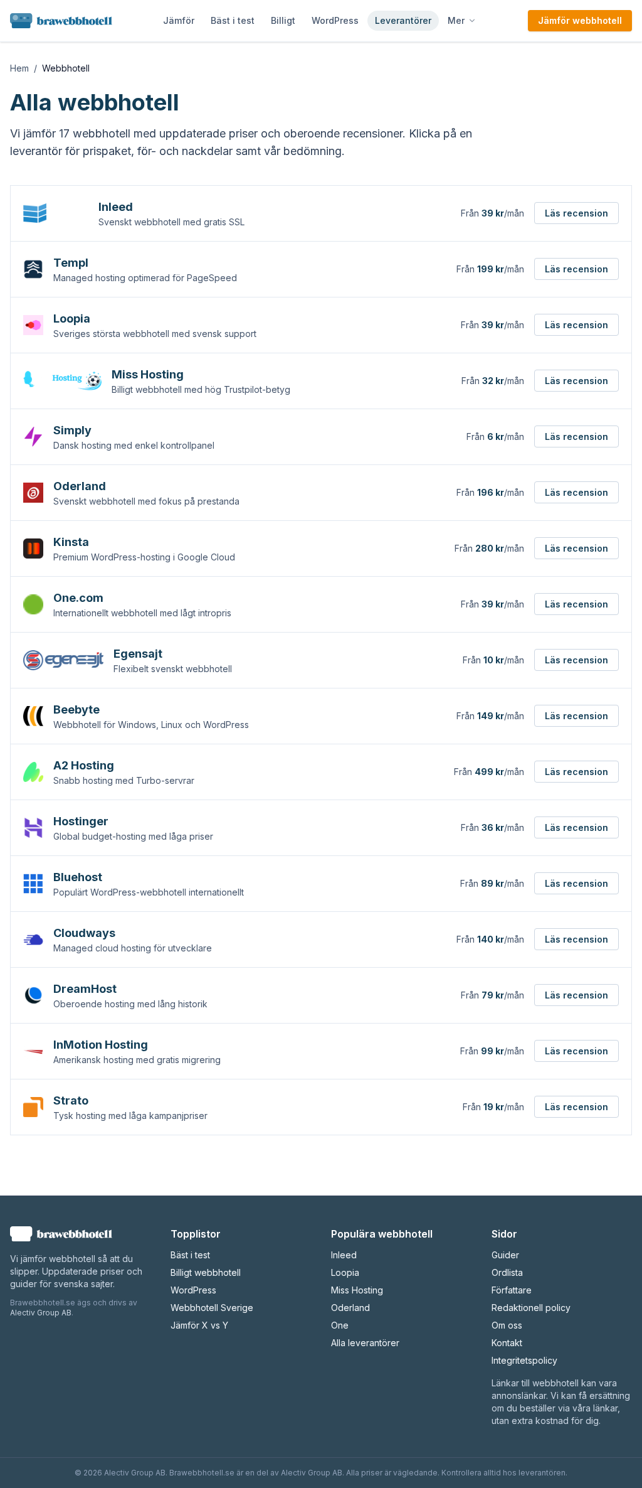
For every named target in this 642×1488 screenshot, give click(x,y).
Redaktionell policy (531, 1307)
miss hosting (357, 1290)
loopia (345, 1272)
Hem (19, 68)
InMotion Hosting (100, 1044)
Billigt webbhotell (206, 1272)
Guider (505, 1255)
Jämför (178, 20)
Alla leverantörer (365, 1342)
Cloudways (84, 932)
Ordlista (507, 1272)
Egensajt (137, 653)
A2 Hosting (83, 765)
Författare (512, 1290)
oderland (350, 1307)
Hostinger (80, 821)
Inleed (115, 206)
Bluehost (77, 877)
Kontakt (507, 1342)
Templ (70, 262)
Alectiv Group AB (40, 1312)
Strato (70, 1100)
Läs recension (576, 213)
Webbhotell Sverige (212, 1307)
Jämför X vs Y (199, 1325)
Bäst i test (233, 20)
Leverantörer (403, 20)
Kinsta (71, 542)
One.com (78, 597)
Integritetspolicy (524, 1360)
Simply (72, 430)
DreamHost (85, 988)
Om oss (507, 1325)
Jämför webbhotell (580, 20)
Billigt (283, 20)
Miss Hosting (148, 374)
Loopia (71, 318)
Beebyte (76, 709)
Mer (456, 20)
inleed (344, 1255)
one (340, 1325)
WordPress (335, 20)
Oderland (79, 486)
